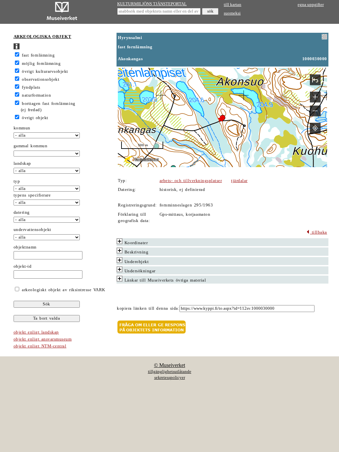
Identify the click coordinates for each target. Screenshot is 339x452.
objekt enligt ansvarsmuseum (43, 339)
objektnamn (25, 247)
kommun (22, 128)
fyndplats (31, 87)
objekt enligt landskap (36, 332)
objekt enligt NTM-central (40, 346)
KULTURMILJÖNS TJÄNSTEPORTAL (152, 4)
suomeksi (232, 13)
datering (22, 212)
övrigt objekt (35, 117)
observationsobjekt (40, 79)
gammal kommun (31, 146)
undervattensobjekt (32, 229)
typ (17, 181)
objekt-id (23, 266)
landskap (22, 163)
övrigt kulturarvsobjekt (45, 71)
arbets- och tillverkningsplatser (191, 180)
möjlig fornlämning (41, 63)
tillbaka (318, 232)
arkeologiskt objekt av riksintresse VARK (62, 290)
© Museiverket (169, 365)
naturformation (36, 95)
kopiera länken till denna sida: (148, 308)
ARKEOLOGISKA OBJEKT (43, 36)
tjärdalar (239, 180)
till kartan (232, 4)
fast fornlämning (38, 55)
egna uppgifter (311, 4)
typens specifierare (32, 195)
